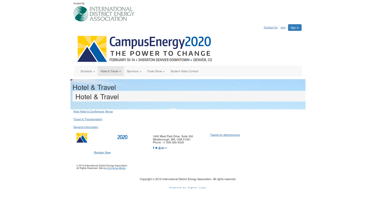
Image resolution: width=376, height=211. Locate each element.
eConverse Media (116, 168)
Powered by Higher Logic (188, 187)
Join (283, 27)
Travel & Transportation (87, 119)
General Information (85, 127)
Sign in (295, 28)
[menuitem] (271, 26)
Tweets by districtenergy (225, 135)
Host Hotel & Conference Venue (93, 111)
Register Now (102, 152)
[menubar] (275, 26)
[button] (88, 71)
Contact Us (270, 27)
